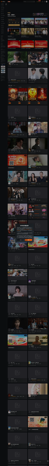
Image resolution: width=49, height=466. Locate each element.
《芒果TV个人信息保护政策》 (27, 229)
